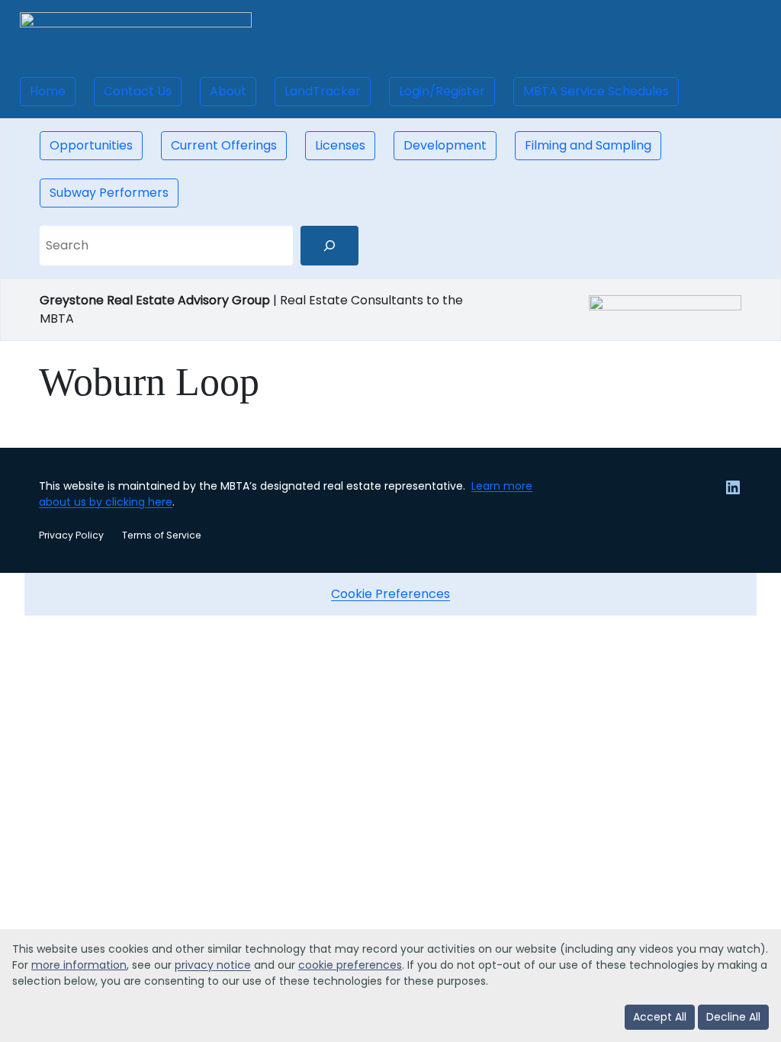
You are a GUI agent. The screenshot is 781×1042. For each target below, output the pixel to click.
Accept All (659, 1016)
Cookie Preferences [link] (390, 594)
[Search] (329, 245)
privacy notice (213, 965)
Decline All (733, 1016)
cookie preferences (350, 965)
